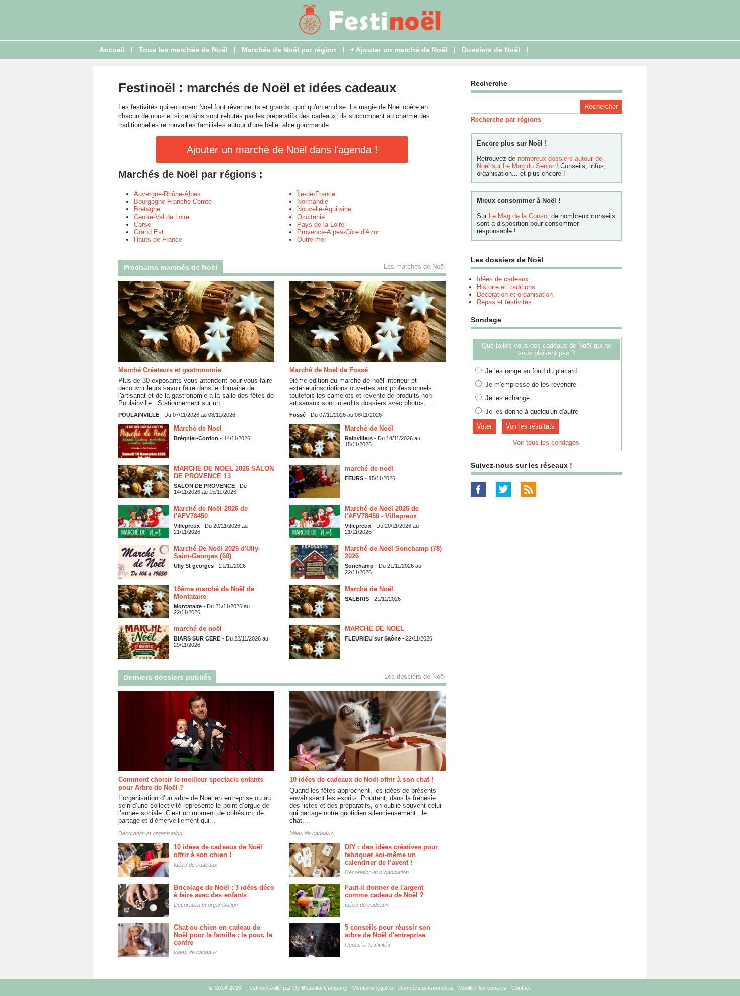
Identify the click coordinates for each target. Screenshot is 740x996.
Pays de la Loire (320, 224)
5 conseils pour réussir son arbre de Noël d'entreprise (387, 931)
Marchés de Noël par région (289, 50)
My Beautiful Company (319, 988)
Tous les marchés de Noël (183, 50)
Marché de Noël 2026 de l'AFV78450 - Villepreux (382, 512)
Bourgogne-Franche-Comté (173, 201)
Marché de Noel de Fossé (328, 370)
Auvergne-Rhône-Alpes (167, 194)
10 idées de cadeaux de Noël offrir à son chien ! (218, 851)
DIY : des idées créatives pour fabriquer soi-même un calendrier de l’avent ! (391, 854)
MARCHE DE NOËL (374, 628)
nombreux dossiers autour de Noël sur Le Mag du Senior (539, 162)
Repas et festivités (367, 945)
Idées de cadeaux (311, 833)
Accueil (112, 50)
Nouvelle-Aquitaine (324, 209)
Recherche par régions (506, 119)
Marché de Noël (369, 428)
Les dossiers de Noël (415, 676)
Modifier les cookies (482, 988)
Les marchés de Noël (415, 266)
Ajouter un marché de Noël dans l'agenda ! (282, 149)
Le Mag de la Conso (518, 216)
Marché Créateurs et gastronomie (169, 370)
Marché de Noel (198, 428)
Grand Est (149, 232)
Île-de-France (316, 194)
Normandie (312, 201)
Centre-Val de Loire (161, 217)
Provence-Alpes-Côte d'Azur (338, 232)
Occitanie (311, 217)
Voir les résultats (530, 426)
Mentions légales (372, 988)
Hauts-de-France (158, 239)
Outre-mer (311, 239)
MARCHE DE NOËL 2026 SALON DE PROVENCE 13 (224, 472)
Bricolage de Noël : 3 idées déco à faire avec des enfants (224, 891)
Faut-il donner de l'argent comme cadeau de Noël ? (384, 891)
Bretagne (147, 209)
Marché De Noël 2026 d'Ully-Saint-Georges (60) (217, 552)
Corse (142, 224)
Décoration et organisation (150, 833)
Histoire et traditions (506, 287)
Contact (521, 988)
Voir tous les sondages (546, 442)
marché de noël (369, 468)
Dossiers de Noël (491, 50)
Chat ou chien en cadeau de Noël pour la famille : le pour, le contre (223, 934)
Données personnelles (425, 988)
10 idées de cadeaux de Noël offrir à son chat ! (361, 780)
